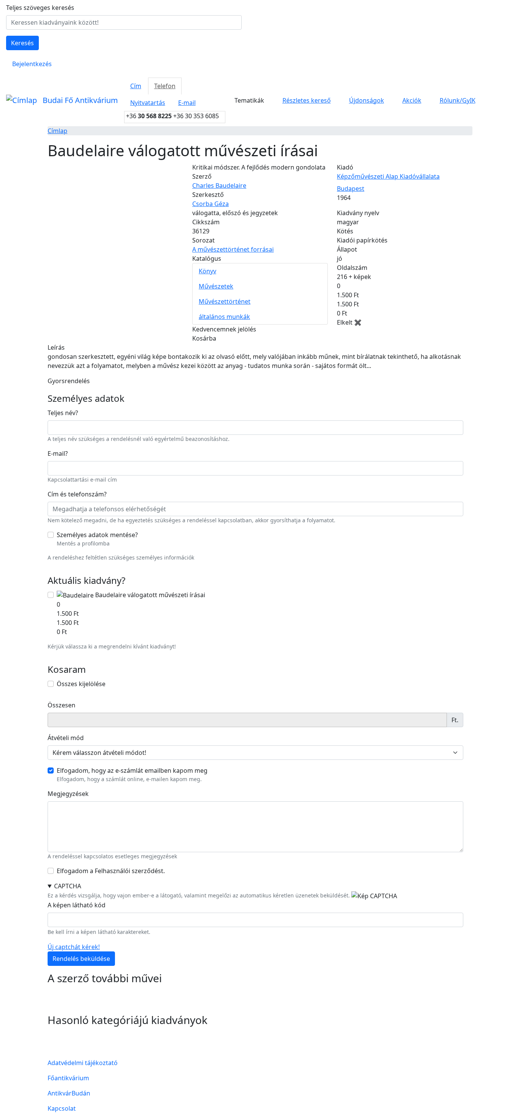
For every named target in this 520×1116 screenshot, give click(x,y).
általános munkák (224, 316)
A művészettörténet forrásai (233, 249)
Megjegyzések (68, 793)
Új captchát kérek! (74, 947)
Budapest (350, 188)
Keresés (22, 43)
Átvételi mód (66, 738)
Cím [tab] (135, 86)
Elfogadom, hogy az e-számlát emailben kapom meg (132, 770)
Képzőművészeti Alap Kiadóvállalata (388, 176)
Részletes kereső (306, 100)
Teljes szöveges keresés (40, 7)
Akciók (411, 100)
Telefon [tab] (164, 86)
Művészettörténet (224, 301)
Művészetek (216, 286)
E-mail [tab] (187, 102)
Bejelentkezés (32, 64)
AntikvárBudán (69, 1093)
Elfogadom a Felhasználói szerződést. (111, 871)
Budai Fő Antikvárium (80, 100)
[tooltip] (76, 413)
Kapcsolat (62, 1108)
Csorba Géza (210, 204)
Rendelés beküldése (81, 958)
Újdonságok (366, 100)
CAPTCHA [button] (67, 886)
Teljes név (63, 413)
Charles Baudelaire (219, 185)
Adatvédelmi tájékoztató (83, 1063)
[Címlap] (21, 100)
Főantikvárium (68, 1078)
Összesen (61, 705)
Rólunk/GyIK (457, 100)
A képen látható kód (76, 905)
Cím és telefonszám (77, 494)
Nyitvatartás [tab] (147, 102)
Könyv (207, 271)
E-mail (58, 453)
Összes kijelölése (81, 684)
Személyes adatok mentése (97, 535)
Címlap (57, 131)
